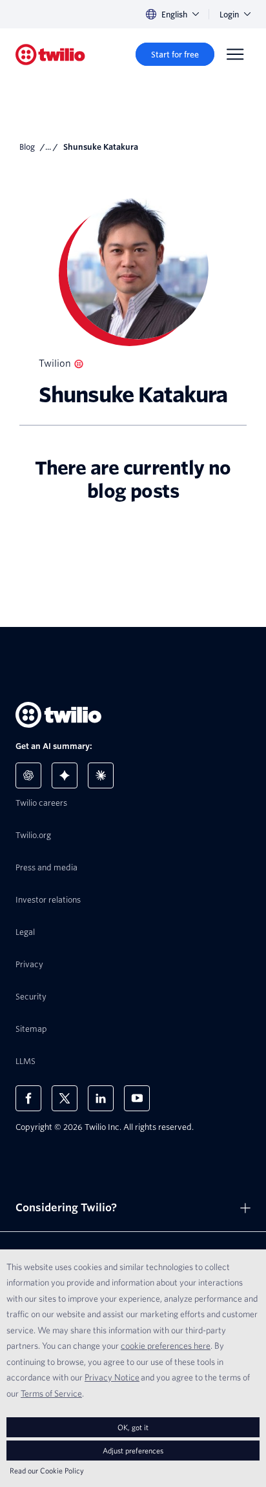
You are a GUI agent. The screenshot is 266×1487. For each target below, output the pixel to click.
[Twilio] (50, 54)
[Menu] (235, 54)
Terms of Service (51, 1393)
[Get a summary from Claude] (101, 775)
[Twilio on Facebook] (28, 1098)
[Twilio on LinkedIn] (101, 1098)
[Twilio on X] (64, 1098)
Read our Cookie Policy (47, 1470)
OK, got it (133, 1427)
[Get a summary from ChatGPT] (28, 775)
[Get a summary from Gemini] (64, 775)
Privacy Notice (112, 1377)
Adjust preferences (133, 1450)
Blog (27, 147)
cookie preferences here (165, 1345)
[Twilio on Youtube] (137, 1098)
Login (229, 14)
